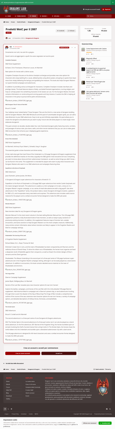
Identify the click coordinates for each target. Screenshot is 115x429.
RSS (37, 414)
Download (9, 396)
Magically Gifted (91, 58)
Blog (7, 393)
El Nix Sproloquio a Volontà (99, 50)
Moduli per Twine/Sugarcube (95, 82)
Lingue (7, 414)
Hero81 (88, 60)
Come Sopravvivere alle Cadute (96, 49)
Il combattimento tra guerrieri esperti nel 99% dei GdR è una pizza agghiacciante (97, 70)
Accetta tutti (106, 423)
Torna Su (108, 369)
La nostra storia (30, 381)
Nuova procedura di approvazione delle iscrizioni (18, 2)
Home (8, 381)
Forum (8, 387)
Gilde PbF (9, 390)
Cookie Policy (62, 424)
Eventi (27, 396)
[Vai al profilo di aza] (7, 38)
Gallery (8, 398)
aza (10, 38)
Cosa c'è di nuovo (31, 384)
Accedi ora (59, 353)
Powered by (103, 414)
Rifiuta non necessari (89, 423)
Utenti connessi (30, 393)
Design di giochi (96, 60)
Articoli (8, 384)
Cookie (31, 414)
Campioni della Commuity (33, 387)
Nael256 (88, 50)
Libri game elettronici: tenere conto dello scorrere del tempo (97, 92)
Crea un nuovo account (23, 353)
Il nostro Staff (29, 390)
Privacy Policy (15, 414)
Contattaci (24, 414)
